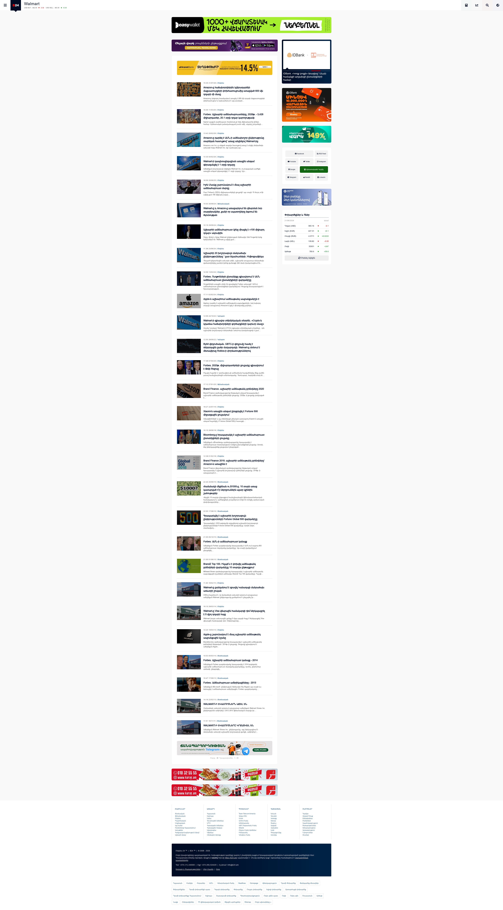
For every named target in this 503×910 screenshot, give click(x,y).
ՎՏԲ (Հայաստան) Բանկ (248, 825)
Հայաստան (211, 814)
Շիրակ (273, 821)
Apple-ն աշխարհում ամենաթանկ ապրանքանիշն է (231, 299)
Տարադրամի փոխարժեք (226, 896)
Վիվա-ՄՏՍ (243, 816)
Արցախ (273, 825)
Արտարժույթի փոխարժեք (295, 889)
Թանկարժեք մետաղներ (309, 883)
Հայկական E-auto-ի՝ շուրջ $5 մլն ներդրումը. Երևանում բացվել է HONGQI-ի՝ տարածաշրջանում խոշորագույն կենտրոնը (306, 78)
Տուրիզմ (306, 835)
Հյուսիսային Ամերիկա (215, 821)
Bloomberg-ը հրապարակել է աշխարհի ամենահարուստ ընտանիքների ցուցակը (233, 436)
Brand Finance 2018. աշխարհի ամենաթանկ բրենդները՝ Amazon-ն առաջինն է (234, 462)
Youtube (293, 162)
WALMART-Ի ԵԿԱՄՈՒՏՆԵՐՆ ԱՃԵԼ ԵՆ (225, 704)
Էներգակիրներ (188, 902)
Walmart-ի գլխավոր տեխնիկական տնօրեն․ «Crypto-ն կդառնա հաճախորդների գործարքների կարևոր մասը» (233, 322)
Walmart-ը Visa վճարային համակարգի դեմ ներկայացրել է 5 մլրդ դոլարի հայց (234, 613)
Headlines (242, 883)
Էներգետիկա (308, 818)
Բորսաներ (201, 883)
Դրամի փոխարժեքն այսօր (199, 889)
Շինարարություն (309, 828)
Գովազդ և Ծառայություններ (188, 869)
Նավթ (175, 902)
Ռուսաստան (307, 896)
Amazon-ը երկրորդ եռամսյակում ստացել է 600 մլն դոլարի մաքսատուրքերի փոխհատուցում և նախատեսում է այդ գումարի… (234, 99)
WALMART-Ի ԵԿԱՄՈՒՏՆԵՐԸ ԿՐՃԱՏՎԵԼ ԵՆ (228, 725)
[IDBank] (306, 105)
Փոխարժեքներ (179, 889)
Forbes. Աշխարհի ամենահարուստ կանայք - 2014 (230, 660)
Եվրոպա (210, 816)
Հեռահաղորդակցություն (250, 896)
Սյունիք (274, 835)
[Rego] (224, 748)
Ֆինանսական (223, 204)
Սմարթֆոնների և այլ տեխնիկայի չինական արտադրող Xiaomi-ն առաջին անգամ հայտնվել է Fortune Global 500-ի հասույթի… (233, 420)
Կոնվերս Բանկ (244, 835)
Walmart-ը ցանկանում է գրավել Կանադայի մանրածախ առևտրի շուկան (233, 589)
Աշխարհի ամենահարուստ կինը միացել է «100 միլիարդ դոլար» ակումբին (233, 231)
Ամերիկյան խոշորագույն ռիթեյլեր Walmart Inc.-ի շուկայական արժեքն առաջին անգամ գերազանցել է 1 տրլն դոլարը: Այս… (231, 170)
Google (292, 169)
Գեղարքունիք (276, 833)
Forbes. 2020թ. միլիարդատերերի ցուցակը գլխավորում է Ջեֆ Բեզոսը (233, 367)
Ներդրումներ (308, 833)
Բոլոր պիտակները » (263, 902)
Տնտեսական (223, 482)
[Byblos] (225, 45)
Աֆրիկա (210, 833)
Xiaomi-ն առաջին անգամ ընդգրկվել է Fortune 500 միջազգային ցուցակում (230, 413)
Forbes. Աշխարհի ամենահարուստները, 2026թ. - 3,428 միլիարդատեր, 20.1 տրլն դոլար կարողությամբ (233, 116)
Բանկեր (189, 883)
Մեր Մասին (208, 869)
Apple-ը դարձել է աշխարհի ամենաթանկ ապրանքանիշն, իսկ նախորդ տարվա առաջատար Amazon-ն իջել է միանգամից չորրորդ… (232, 304)
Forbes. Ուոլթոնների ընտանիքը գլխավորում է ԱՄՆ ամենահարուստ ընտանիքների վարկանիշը (231, 278)
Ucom (241, 818)
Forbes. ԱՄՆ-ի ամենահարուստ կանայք (225, 541)
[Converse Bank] (306, 197)
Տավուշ (273, 823)
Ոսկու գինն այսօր (271, 896)
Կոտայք (274, 818)
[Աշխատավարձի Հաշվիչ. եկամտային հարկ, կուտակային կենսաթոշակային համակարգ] (466, 6)
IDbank (241, 828)
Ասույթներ (179, 830)
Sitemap (248, 902)
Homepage (254, 883)
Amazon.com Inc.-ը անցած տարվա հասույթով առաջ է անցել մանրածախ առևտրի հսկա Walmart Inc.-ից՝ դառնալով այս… (233, 146)
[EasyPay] (251, 25)
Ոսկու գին (294, 896)
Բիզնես (221, 83)
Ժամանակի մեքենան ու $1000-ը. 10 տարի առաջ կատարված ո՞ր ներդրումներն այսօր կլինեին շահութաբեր (230, 490)
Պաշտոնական (180, 821)
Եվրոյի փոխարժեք (273, 889)
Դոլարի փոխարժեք (221, 889)
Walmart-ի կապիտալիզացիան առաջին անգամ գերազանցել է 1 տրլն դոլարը (229, 163)
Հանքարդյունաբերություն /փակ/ (187, 833)
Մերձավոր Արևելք (214, 835)
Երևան (273, 814)
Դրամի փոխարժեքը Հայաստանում (187, 896)
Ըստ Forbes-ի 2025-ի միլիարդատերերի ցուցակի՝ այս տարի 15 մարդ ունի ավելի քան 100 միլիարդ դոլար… (233, 193)
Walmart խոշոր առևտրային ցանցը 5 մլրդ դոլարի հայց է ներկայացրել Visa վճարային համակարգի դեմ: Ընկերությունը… (233, 620)
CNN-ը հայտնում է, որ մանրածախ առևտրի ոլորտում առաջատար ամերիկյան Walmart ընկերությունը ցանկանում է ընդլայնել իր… (230, 596)
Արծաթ (319, 896)
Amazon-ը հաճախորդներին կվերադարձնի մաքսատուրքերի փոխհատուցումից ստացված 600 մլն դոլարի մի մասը (233, 91)
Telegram (292, 177)
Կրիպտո (221, 316)
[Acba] (306, 134)
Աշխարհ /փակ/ (180, 835)
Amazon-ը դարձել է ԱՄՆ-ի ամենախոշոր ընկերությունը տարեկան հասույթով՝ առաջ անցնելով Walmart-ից (233, 140)
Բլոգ (218, 869)
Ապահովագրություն (310, 823)
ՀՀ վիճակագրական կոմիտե (209, 902)
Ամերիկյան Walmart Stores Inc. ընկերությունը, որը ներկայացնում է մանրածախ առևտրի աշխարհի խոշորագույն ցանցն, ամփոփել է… (230, 731)
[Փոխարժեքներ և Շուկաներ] (477, 6)
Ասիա (209, 818)
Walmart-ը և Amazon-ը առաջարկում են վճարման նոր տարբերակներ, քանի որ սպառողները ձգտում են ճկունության (232, 211)
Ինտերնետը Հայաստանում (185, 828)
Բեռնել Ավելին (307, 258)
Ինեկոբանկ (243, 833)
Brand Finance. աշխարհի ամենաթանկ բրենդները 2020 (233, 389)
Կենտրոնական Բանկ (225, 883)
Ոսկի (287, 246)
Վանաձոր (274, 828)
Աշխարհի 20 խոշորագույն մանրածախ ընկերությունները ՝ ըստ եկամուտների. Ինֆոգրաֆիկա (233, 255)
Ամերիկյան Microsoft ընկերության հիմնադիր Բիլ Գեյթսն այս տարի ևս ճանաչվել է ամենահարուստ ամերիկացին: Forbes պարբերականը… (232, 688)
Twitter (307, 162)
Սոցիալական (180, 823)
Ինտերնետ (307, 821)
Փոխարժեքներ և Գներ (297, 215)
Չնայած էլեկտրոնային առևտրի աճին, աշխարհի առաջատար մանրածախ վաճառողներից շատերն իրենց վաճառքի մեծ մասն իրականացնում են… (233, 262)
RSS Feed (322, 154)
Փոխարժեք (238, 889)
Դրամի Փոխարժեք (288, 883)
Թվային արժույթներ (232, 902)
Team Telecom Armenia (247, 814)
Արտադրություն (309, 830)
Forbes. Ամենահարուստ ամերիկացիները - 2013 (229, 682)
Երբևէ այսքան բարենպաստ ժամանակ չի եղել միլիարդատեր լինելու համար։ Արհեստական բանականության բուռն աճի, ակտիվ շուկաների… (233, 123)
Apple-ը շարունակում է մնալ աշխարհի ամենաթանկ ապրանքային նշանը (232, 636)
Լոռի (272, 830)
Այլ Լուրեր (178, 825)
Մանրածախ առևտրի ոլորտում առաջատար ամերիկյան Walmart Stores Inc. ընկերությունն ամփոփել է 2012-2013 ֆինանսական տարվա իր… (234, 709)
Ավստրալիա (211, 830)
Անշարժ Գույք (308, 816)
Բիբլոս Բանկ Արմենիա (247, 830)
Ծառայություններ (309, 825)
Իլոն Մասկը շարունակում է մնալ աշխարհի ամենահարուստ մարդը (227, 186)
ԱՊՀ (208, 823)
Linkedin (322, 177)
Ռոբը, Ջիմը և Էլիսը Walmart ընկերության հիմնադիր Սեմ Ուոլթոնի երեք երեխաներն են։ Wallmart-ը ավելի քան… (232, 238)
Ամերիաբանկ (244, 823)
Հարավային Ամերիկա (215, 825)
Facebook (300, 154)
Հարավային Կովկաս (214, 828)
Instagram (322, 162)
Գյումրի (274, 816)
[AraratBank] (224, 68)
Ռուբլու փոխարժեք (254, 889)
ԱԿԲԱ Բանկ (243, 821)
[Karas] (225, 774)
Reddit (307, 177)
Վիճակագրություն (269, 883)
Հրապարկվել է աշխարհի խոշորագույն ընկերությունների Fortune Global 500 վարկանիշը (230, 517)
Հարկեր (305, 814)
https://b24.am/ (231, 858)
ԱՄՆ (211, 883)
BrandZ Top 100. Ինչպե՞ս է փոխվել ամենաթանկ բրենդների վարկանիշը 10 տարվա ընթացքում (229, 566)
